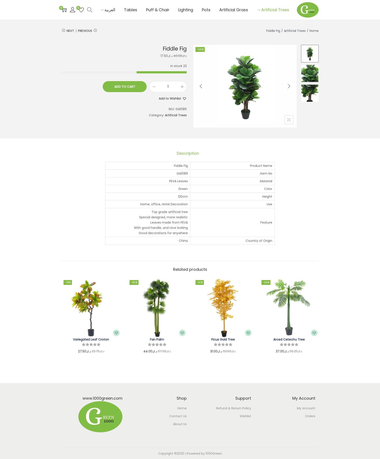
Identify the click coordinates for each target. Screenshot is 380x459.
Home (314, 31)
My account (306, 408)
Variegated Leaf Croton (91, 339)
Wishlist (245, 416)
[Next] (288, 86)
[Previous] (200, 86)
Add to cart (124, 86)
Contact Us (178, 416)
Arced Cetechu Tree (289, 339)
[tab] (188, 153)
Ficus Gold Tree (223, 339)
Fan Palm (157, 339)
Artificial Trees (295, 31)
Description (188, 153)
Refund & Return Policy (233, 408)
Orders (310, 416)
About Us (180, 424)
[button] (173, 98)
